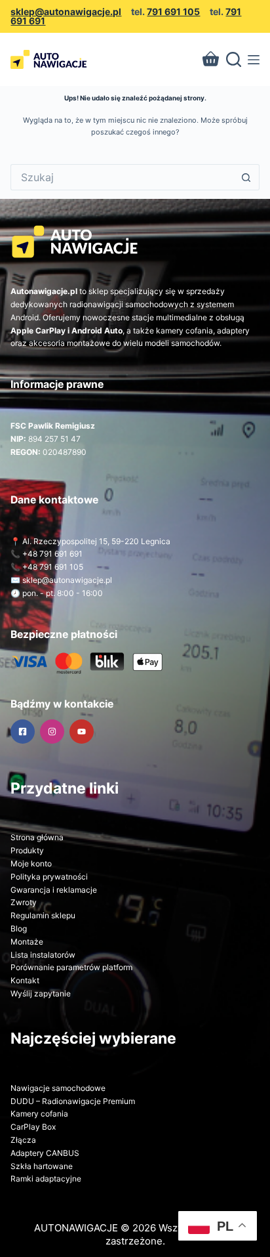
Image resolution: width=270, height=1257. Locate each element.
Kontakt (24, 980)
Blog (18, 928)
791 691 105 (173, 11)
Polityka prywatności (49, 877)
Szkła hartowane (41, 1166)
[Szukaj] (233, 59)
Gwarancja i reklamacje (53, 890)
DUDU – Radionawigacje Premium (72, 1101)
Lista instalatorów (42, 955)
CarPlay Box (33, 1127)
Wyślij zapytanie (40, 993)
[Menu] (254, 60)
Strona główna (37, 837)
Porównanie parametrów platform (71, 967)
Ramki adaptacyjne (45, 1178)
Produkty (27, 850)
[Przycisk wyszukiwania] (246, 177)
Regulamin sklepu (42, 915)
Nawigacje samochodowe (58, 1088)
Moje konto (31, 863)
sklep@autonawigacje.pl (65, 11)
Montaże (26, 942)
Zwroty (23, 902)
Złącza (23, 1140)
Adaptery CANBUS (44, 1153)
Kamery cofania (39, 1114)
